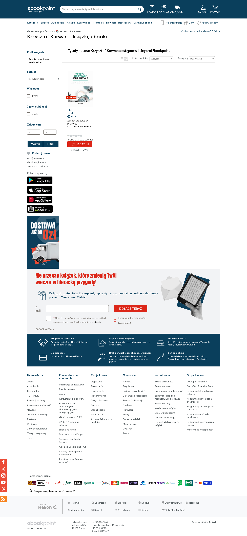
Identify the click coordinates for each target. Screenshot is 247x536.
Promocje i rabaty (36, 400)
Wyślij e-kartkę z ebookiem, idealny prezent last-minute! (38, 162)
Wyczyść (35, 143)
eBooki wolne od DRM (70, 417)
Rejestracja (97, 386)
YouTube (3, 482)
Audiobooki (57, 22)
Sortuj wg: (183, 58)
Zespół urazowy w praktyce (77, 122)
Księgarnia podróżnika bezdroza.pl (198, 416)
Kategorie (32, 22)
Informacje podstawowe (72, 384)
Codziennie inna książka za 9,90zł (199, 31)
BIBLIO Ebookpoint (165, 412)
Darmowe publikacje (37, 414)
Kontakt (127, 381)
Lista (121, 59)
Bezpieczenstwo (67, 389)
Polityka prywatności (134, 390)
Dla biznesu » (58, 352)
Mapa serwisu (130, 423)
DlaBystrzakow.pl (173, 502)
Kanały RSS (3, 499)
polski (35, 113)
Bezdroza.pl (194, 502)
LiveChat (127, 428)
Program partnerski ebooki (168, 390)
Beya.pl (98, 510)
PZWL (35, 95)
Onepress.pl (100, 502)
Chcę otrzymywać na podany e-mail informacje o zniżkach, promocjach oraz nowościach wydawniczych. (80, 319)
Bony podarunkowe (37, 428)
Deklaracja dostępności (135, 395)
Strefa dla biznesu (164, 381)
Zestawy (31, 419)
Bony (191, 22)
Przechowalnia (98, 395)
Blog (29, 438)
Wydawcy (32, 423)
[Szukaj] (139, 9)
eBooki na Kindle (67, 429)
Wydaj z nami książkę (165, 408)
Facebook (3, 462)
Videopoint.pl (77, 510)
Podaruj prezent (209, 22)
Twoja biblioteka (99, 400)
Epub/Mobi (45, 78)
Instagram (3, 475)
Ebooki (45, 22)
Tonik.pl (212, 522)
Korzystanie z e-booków (71, 398)
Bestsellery (124, 22)
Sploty (144, 510)
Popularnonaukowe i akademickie (39, 61)
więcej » (97, 322)
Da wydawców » (177, 338)
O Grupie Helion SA (197, 381)
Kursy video (83, 22)
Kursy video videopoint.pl (200, 429)
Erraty (126, 414)
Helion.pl (75, 502)
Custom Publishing (165, 417)
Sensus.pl (122, 502)
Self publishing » (177, 352)
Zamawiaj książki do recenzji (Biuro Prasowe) (167, 397)
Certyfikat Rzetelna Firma (200, 386)
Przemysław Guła (92, 126)
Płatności (128, 409)
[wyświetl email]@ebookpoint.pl (112, 525)
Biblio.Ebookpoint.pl (175, 510)
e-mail (38, 308)
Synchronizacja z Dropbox (72, 434)
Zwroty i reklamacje (133, 400)
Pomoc (126, 433)
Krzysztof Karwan (75, 126)
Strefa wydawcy (163, 386)
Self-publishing (162, 403)
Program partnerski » (62, 338)
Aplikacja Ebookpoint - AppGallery (70, 453)
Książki (71, 22)
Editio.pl (145, 502)
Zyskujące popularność (39, 405)
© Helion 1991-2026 (36, 528)
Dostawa (127, 405)
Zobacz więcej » (44, 328)
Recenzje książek (131, 419)
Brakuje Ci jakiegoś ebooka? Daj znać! (130, 352)
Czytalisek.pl (124, 510)
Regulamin (128, 386)
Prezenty (95, 405)
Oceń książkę (98, 409)
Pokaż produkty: (140, 58)
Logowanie (96, 381)
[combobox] (161, 58)
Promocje (98, 22)
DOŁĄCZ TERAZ (130, 308)
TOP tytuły (33, 395)
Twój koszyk (97, 390)
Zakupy (63, 394)
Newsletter (97, 414)
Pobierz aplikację (173, 22)
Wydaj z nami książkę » (121, 338)
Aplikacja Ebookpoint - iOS (73, 446)
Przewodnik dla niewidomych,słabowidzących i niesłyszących (68, 408)
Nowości (111, 22)
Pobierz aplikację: (37, 173)
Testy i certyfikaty (36, 433)
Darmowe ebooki (143, 22)
